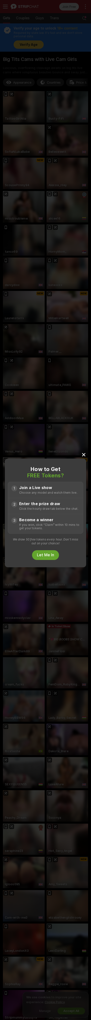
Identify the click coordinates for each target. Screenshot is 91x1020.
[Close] (83, 454)
